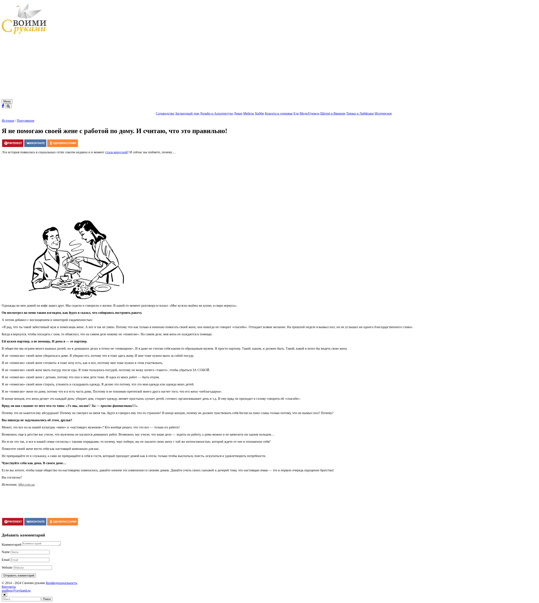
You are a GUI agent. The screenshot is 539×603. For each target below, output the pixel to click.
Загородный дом (187, 113)
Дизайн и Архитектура (216, 113)
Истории (8, 120)
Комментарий (11, 544)
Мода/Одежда (309, 113)
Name (6, 552)
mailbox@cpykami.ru (16, 590)
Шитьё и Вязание (332, 113)
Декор (238, 113)
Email (5, 560)
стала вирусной (116, 152)
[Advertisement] (269, 67)
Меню (7, 101)
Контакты (9, 586)
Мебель (248, 113)
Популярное (25, 120)
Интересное (383, 113)
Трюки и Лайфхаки (360, 113)
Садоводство (165, 113)
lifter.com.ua (26, 484)
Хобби (259, 113)
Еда (296, 113)
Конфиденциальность (61, 583)
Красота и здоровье (279, 113)
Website (7, 567)
